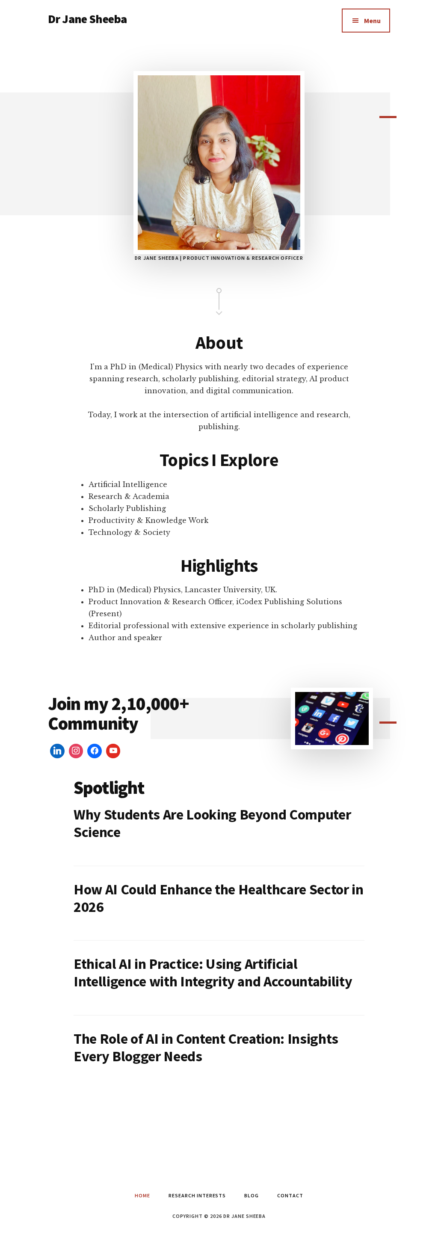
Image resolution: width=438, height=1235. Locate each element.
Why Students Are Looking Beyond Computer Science (212, 823)
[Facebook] (94, 751)
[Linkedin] (57, 751)
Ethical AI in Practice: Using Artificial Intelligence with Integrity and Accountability (213, 972)
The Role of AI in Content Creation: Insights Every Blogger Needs (206, 1047)
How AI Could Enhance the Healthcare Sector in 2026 (219, 898)
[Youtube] (113, 751)
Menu (372, 20)
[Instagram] (76, 751)
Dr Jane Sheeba (87, 19)
